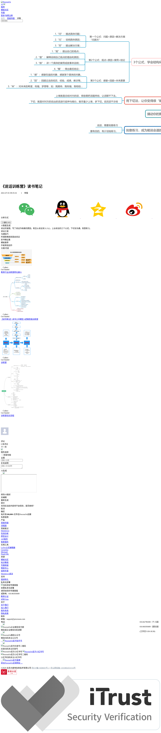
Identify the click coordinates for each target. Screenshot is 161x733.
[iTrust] (80, 731)
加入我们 (4, 608)
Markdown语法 (7, 574)
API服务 (4, 539)
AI (2, 4)
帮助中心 (4, 568)
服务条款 (4, 611)
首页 (3, 18)
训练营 (4, 362)
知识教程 (4, 562)
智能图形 (4, 542)
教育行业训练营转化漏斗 (11, 272)
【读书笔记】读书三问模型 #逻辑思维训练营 (19, 319)
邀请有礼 (4, 579)
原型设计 (4, 536)
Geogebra (4, 550)
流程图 (4, 526)
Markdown (5, 531)
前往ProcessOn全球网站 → (12, 663)
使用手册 (4, 571)
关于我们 (4, 605)
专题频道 (4, 565)
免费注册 (9, 16)
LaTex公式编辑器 (8, 548)
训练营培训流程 (7, 416)
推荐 (3, 7)
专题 (3, 13)
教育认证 (4, 596)
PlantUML (5, 554)
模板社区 (4, 10)
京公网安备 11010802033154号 (63, 668)
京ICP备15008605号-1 (40, 668)
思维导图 (11, 18)
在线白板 (4, 533)
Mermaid (4, 552)
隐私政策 (4, 613)
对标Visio (5, 599)
